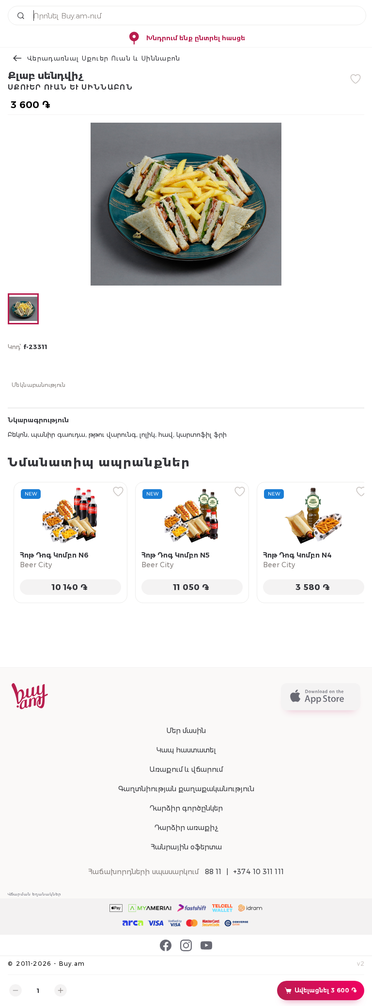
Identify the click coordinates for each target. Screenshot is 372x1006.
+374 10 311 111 (258, 871)
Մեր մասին (186, 730)
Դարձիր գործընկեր (186, 808)
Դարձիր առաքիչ (186, 827)
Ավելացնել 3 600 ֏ (325, 990)
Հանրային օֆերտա (186, 847)
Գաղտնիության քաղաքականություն (186, 788)
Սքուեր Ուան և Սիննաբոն (70, 87)
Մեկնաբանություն (39, 384)
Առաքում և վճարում (186, 769)
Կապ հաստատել (186, 750)
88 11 (213, 871)
